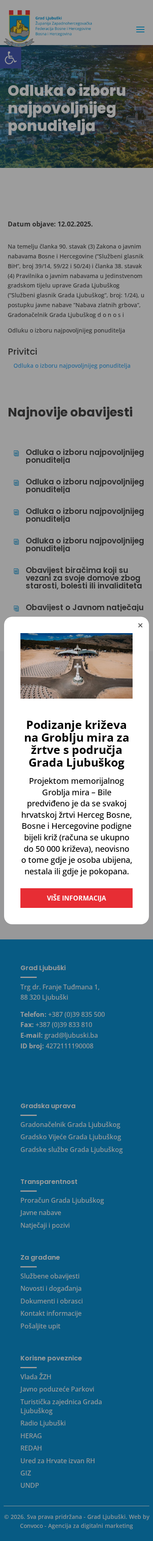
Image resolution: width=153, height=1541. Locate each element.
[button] (140, 625)
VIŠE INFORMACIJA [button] (76, 898)
